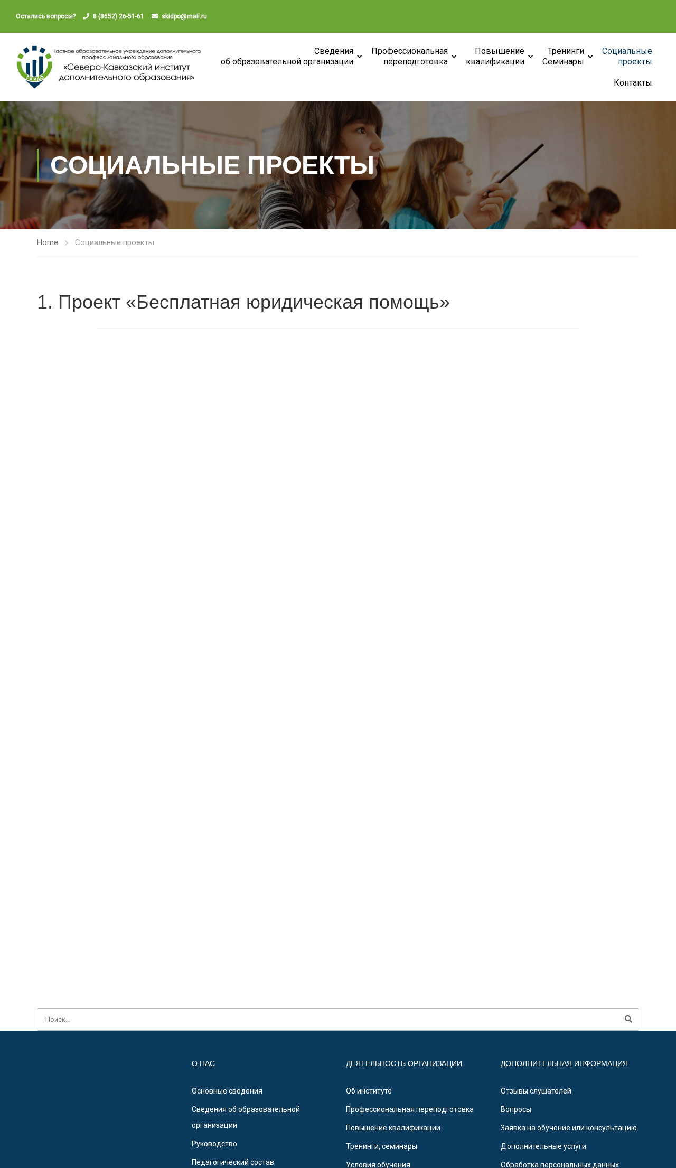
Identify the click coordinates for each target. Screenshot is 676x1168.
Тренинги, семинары (381, 1146)
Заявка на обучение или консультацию (569, 1128)
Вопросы (516, 1109)
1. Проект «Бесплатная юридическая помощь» (243, 302)
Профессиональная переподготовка (409, 56)
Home (47, 242)
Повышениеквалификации (495, 56)
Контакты (633, 83)
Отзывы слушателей (536, 1091)
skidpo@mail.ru (184, 16)
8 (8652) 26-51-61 (118, 16)
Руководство (214, 1143)
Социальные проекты (627, 56)
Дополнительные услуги (543, 1146)
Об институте (369, 1091)
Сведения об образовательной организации (287, 56)
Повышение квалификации (393, 1128)
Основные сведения (227, 1091)
